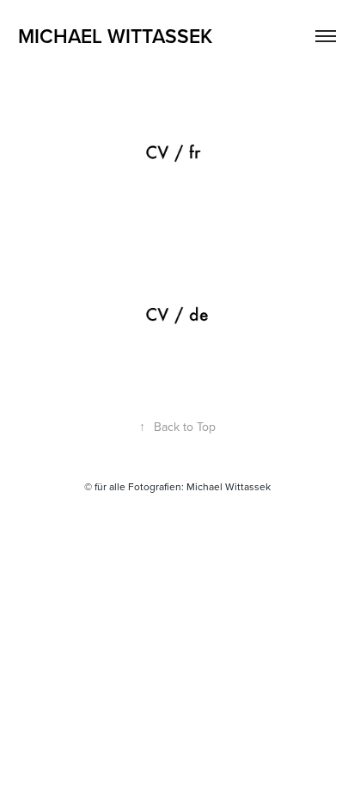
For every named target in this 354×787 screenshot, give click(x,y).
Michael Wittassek (115, 36)
